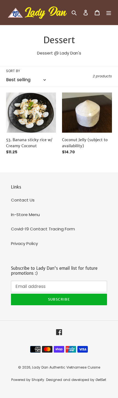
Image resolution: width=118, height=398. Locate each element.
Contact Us (23, 200)
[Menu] (108, 12)
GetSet (100, 379)
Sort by (13, 71)
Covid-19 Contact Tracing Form (43, 229)
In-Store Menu (25, 214)
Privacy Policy (24, 243)
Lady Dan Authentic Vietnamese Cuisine (66, 367)
